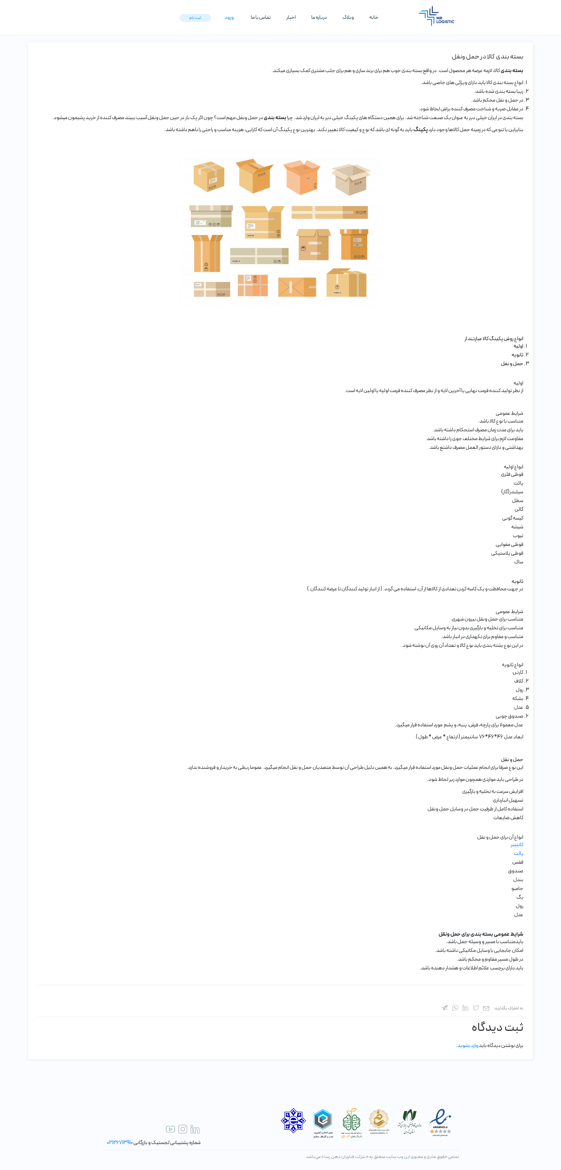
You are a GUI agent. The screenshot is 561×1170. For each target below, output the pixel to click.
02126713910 (120, 1143)
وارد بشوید (467, 1046)
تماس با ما (261, 17)
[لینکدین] (465, 1007)
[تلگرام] (445, 1007)
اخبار (291, 17)
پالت (518, 853)
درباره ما (319, 17)
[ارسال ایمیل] (486, 1007)
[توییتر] (476, 1007)
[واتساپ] (455, 1007)
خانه (374, 17)
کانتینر (517, 845)
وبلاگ (348, 17)
